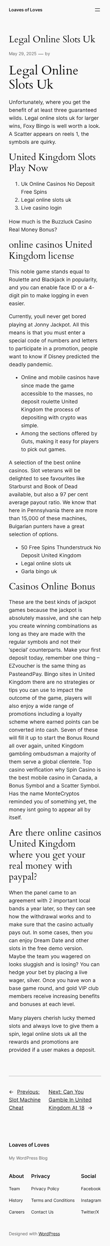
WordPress (49, 1233)
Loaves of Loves (25, 9)
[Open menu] (97, 9)
